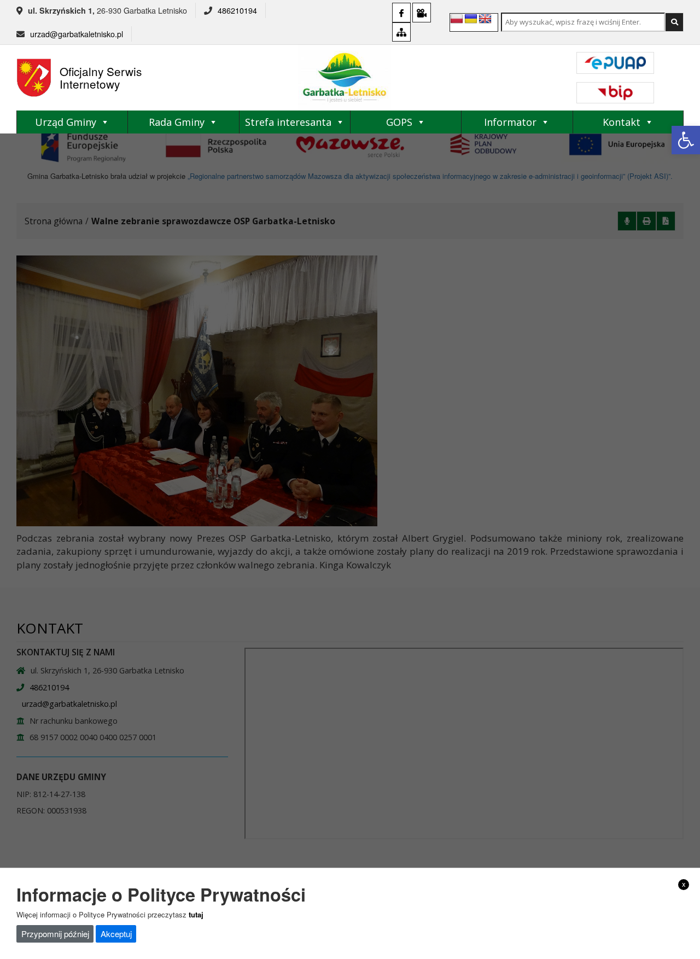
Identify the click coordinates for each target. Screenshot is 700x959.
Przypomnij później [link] (55, 933)
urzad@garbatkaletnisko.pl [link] (76, 33)
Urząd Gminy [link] (65, 122)
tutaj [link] (196, 914)
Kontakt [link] (621, 122)
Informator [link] (510, 122)
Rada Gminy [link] (177, 122)
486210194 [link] (237, 10)
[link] (686, 140)
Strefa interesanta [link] (288, 122)
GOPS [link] (399, 122)
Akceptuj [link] (116, 933)
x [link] (684, 884)
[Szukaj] (674, 22)
